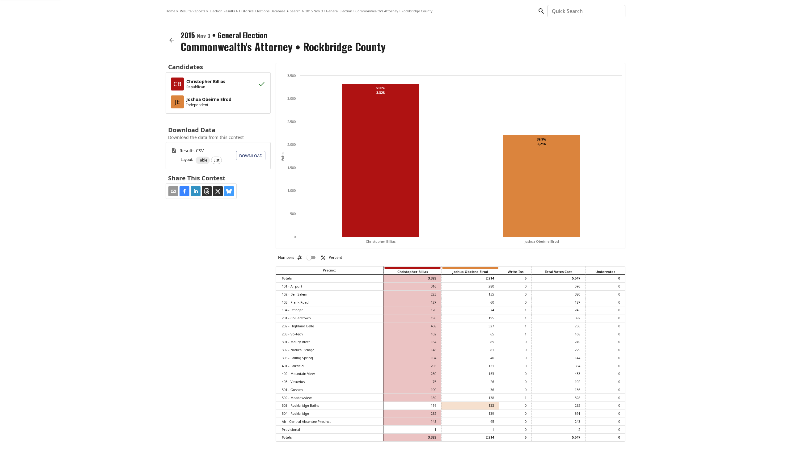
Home (170, 11)
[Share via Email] (173, 191)
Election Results (222, 11)
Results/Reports (192, 11)
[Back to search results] (172, 40)
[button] (203, 160)
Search (295, 11)
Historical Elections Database (262, 11)
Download (250, 155)
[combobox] (586, 11)
